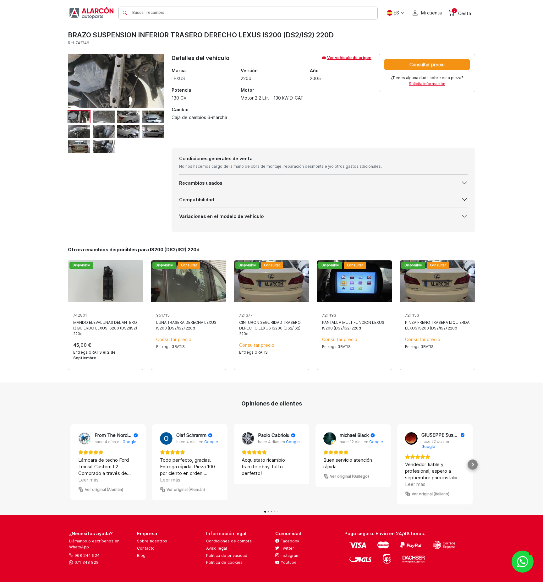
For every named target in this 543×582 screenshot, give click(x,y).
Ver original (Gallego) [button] (349, 476)
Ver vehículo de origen (349, 57)
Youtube (288, 562)
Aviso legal (216, 548)
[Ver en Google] (84, 438)
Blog (141, 555)
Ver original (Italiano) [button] (430, 494)
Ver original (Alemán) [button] (104, 489)
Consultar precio (427, 64)
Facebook (289, 541)
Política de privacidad (226, 555)
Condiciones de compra (229, 541)
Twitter (286, 548)
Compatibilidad (196, 199)
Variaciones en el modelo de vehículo (221, 216)
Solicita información (427, 83)
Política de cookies (224, 562)
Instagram (289, 555)
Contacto (146, 548)
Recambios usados (200, 183)
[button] (70, 465)
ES (396, 12)
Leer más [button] (88, 480)
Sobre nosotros (152, 541)
